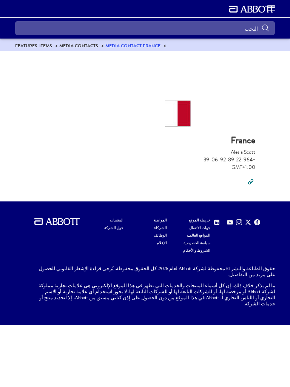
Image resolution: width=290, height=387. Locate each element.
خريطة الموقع (199, 220)
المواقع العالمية (198, 235)
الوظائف (160, 235)
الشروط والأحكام (196, 250)
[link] (26, 45)
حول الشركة (113, 228)
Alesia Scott (243, 152)
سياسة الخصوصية (197, 243)
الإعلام (162, 243)
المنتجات (116, 220)
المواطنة (160, 220)
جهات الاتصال (199, 228)
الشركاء (160, 228)
